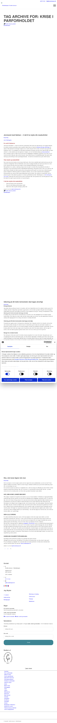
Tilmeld (28, 642)
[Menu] (54, 5)
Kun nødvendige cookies (10, 380)
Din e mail (6, 633)
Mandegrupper (7, 599)
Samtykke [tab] (9, 346)
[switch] (21, 374)
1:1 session (6, 595)
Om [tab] (47, 346)
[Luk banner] (54, 342)
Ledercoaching (7, 597)
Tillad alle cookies (46, 380)
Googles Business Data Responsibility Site (26, 359)
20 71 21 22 (43, 1)
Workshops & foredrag (34, 594)
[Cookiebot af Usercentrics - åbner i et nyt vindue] (45, 342)
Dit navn (5, 626)
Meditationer (31, 601)
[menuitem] (42, 1)
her (18, 366)
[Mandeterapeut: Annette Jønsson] (9, 5)
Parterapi (31, 599)
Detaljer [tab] (28, 346)
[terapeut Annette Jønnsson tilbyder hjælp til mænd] (10, 25)
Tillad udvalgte (28, 380)
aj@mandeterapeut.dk (51, 1)
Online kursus (32, 596)
